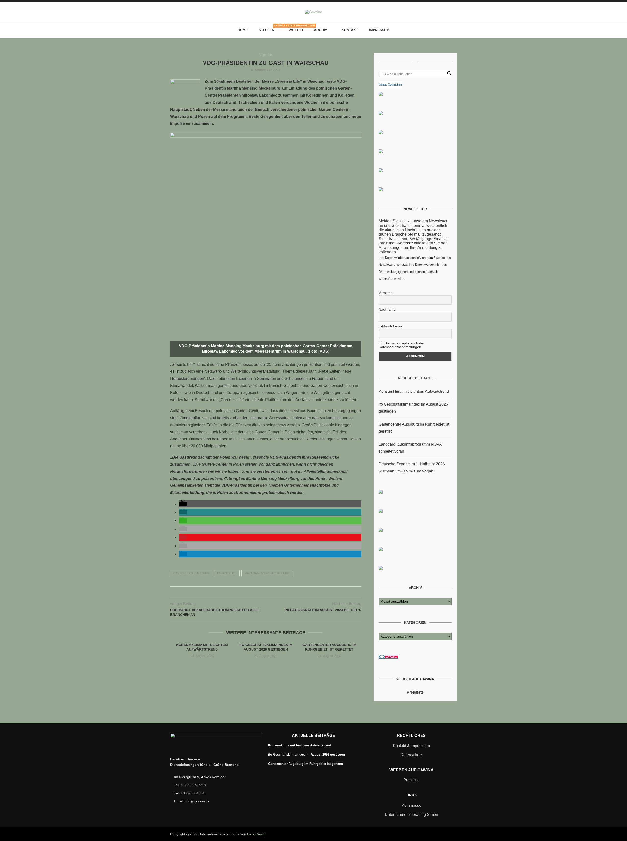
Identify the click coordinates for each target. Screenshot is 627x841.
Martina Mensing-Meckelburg (267, 573)
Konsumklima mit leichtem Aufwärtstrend (414, 391)
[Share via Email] (276, 592)
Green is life (226, 573)
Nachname (387, 309)
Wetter (296, 30)
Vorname (386, 293)
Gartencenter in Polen (191, 573)
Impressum (379, 30)
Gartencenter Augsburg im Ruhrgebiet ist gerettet (305, 764)
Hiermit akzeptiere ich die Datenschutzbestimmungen (401, 345)
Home (243, 30)
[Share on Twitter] (260, 592)
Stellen (268, 28)
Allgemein (266, 55)
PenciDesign (256, 834)
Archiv (320, 30)
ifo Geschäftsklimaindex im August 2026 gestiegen (306, 754)
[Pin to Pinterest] (265, 592)
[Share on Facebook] (255, 592)
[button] (183, 504)
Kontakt (349, 30)
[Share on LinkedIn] (270, 592)
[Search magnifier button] (448, 73)
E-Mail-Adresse (390, 326)
